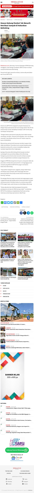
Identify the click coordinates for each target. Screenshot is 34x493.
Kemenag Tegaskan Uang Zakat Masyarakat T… (19, 432)
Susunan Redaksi (25, 471)
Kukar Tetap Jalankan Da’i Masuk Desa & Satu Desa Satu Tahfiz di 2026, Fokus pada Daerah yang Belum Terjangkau (25, 262)
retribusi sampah (26, 207)
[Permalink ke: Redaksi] (2, 31)
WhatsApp (10, 481)
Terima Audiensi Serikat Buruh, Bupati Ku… (18, 341)
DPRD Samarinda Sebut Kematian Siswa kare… (18, 329)
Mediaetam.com (5, 65)
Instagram (26, 481)
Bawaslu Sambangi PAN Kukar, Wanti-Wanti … (18, 347)
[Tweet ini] (24, 213)
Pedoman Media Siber (25, 473)
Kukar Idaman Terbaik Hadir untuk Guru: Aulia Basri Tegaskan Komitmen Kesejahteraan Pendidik (25, 244)
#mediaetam (6, 296)
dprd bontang (4, 207)
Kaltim (4, 291)
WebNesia (30, 490)
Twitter (25, 479)
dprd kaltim (6, 288)
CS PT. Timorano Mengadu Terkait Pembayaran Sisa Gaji (16, 91)
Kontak (9, 473)
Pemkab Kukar (6, 293)
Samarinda (8, 328)
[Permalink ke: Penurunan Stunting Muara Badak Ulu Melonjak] (25, 272)
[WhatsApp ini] (31, 213)
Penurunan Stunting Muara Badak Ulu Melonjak (25, 278)
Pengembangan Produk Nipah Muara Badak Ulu (8, 278)
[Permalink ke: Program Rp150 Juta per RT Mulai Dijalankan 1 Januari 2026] (8, 253)
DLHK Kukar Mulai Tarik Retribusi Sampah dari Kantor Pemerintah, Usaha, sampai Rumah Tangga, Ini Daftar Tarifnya (15, 87)
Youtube (26, 484)
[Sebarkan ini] (21, 213)
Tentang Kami (8, 471)
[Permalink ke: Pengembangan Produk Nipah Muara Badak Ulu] (8, 272)
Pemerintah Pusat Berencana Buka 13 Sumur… (13, 324)
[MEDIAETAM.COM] (17, 2)
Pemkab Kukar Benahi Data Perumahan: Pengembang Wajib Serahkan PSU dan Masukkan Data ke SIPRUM (8, 244)
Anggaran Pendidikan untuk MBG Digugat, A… (18, 414)
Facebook (10, 479)
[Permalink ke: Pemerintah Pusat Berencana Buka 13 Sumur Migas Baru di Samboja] (17, 312)
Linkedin (9, 484)
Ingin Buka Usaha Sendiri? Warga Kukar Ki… (17, 335)
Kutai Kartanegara (5, 322)
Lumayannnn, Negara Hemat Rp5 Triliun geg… (18, 408)
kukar (4, 285)
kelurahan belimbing (15, 207)
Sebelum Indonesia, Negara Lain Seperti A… (18, 426)
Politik (8, 346)
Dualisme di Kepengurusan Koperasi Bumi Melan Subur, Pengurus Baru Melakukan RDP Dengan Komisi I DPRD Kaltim (26, 221)
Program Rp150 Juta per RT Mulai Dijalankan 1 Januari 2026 (8, 260)
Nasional (8, 406)
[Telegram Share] (28, 213)
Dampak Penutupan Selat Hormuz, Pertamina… (19, 420)
